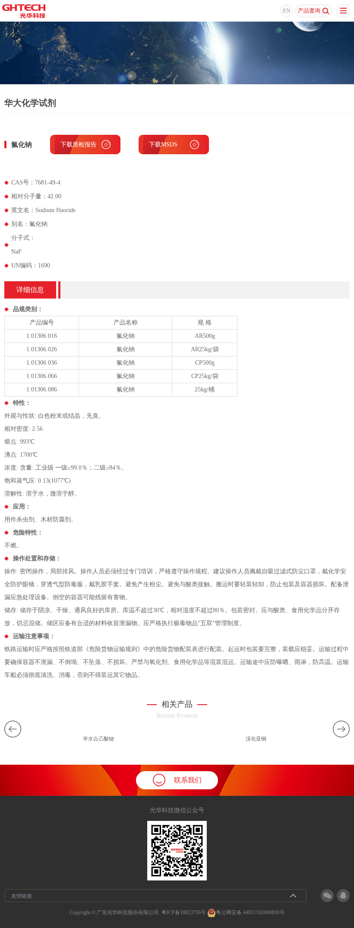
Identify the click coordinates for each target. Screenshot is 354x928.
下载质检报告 (78, 144)
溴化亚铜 (256, 739)
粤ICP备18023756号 (183, 912)
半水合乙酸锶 (98, 739)
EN (286, 10)
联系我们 (188, 780)
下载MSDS (163, 144)
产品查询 (309, 10)
